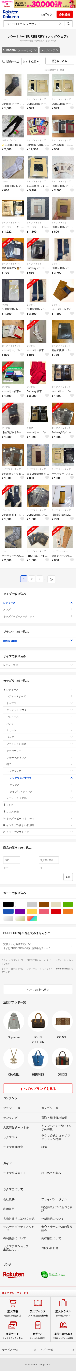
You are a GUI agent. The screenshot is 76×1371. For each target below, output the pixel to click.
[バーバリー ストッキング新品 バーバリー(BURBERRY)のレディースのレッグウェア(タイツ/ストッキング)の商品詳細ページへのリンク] (63, 455)
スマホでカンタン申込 (12, 1335)
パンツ (10, 723)
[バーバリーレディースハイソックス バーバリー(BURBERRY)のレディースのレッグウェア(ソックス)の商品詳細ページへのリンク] (63, 290)
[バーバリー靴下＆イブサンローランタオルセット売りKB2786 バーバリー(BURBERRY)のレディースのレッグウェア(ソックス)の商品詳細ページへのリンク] (13, 373)
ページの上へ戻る (38, 990)
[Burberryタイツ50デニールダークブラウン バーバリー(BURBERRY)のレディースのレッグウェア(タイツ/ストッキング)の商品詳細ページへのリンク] (13, 455)
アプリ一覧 (46, 1349)
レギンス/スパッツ (10, 140)
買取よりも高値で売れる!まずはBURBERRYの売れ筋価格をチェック (27, 946)
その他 (5, 304)
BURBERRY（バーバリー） (18, 50)
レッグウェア (48, 50)
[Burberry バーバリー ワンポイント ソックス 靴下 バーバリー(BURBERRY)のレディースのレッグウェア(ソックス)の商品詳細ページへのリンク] (13, 85)
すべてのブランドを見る (38, 1088)
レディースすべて (16, 696)
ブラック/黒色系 (13, 904)
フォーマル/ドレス (16, 757)
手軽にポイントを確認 (63, 1335)
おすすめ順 (30, 61)
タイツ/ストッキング (36, 99)
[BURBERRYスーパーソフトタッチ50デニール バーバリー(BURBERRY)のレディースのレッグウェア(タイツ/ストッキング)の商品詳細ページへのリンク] (38, 496)
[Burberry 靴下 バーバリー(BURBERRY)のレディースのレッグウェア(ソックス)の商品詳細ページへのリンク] (38, 373)
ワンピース (12, 716)
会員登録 (64, 14)
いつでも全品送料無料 (38, 1313)
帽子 (8, 764)
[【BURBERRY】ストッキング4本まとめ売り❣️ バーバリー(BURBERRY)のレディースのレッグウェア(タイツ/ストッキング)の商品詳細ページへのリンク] (38, 537)
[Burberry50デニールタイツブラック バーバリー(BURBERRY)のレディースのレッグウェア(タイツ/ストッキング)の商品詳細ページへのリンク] (63, 414)
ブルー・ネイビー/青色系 (13, 911)
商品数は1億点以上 (12, 1313)
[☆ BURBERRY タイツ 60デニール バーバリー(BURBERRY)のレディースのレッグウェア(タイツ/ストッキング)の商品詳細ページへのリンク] (38, 455)
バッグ (10, 737)
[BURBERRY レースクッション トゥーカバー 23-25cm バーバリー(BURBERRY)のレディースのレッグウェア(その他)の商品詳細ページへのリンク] (13, 290)
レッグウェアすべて (21, 778)
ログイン (46, 14)
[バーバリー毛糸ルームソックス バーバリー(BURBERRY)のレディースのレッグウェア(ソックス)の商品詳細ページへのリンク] (13, 537)
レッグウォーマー (60, 551)
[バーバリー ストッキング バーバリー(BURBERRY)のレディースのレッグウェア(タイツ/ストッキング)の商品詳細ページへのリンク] (38, 208)
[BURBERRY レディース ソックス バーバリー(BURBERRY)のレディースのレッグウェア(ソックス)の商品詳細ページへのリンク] (13, 167)
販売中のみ (13, 61)
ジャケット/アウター (17, 709)
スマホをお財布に (38, 1335)
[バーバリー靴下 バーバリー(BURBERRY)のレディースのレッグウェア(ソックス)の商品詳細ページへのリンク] (38, 331)
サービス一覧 (10, 1349)
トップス (11, 703)
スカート (11, 730)
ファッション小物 (16, 743)
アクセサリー (13, 750)
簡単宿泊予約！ (63, 1313)
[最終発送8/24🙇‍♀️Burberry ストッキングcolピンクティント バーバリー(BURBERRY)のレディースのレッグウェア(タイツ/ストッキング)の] (13, 249)
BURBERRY (10, 640)
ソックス (6, 99)
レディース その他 (16, 797)
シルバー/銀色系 (13, 918)
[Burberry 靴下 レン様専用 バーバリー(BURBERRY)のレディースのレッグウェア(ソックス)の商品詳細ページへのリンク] (13, 496)
